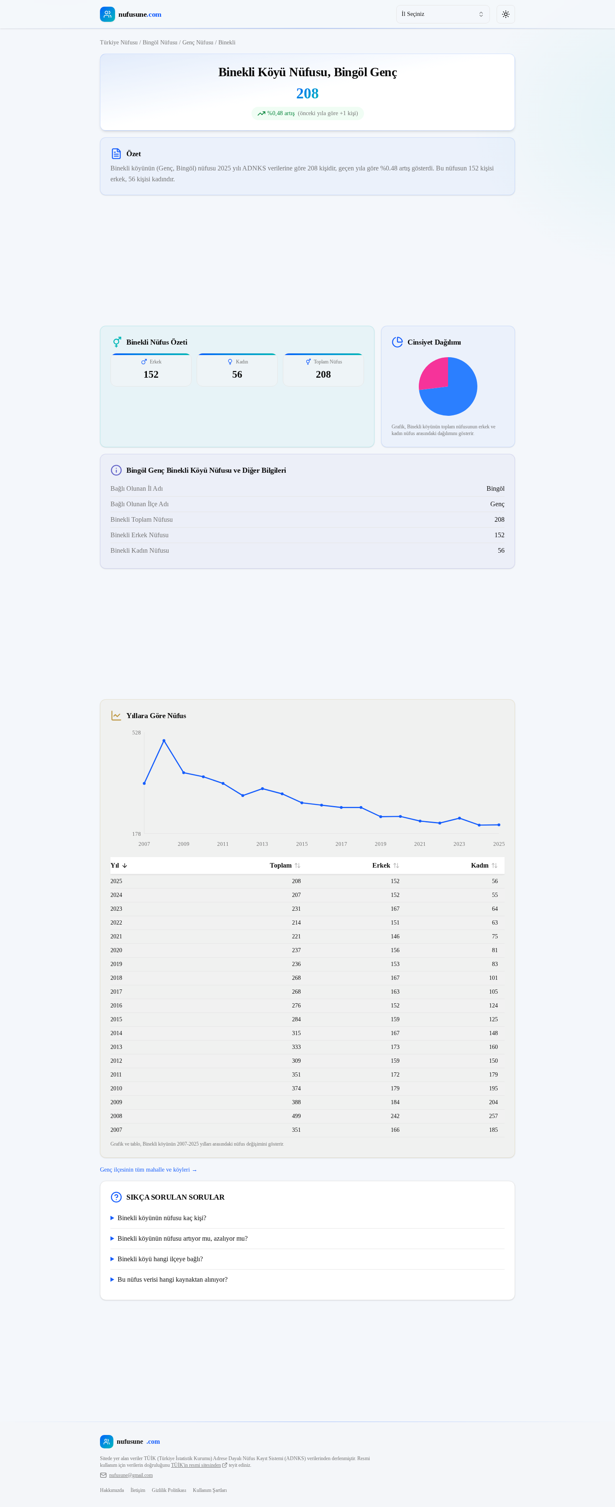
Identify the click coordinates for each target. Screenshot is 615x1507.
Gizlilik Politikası (169, 1490)
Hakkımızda (112, 1490)
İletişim (138, 1490)
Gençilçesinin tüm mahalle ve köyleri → (148, 1170)
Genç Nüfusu (197, 42)
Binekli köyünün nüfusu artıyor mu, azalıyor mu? (183, 1238)
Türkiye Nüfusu (119, 42)
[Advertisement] (307, 260)
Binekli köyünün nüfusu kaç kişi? (162, 1217)
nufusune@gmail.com (131, 1475)
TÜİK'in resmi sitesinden (196, 1465)
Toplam (281, 865)
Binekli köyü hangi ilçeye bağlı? (160, 1258)
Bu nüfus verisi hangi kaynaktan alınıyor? (173, 1279)
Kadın (480, 865)
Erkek (381, 865)
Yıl (114, 865)
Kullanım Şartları (210, 1490)
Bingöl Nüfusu (160, 42)
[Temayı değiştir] (506, 14)
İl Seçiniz (413, 14)
